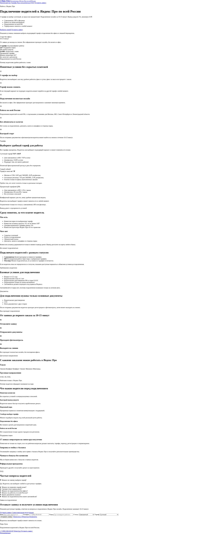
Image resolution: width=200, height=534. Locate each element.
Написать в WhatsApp (21, 517)
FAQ (32, 3)
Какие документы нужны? (11, 495)
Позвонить (33, 517)
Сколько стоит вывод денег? (12, 489)
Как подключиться (23, 3)
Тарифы (14, 3)
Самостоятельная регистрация (23, 512)
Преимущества (5, 3)
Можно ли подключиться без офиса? (15, 491)
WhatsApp (17, 531)
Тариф (97, 514)
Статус (76, 514)
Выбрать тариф (5, 30)
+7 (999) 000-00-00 (6, 531)
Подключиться (5, 533)
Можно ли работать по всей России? (15, 493)
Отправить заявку (6, 517)
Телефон (26, 514)
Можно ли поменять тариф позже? (14, 487)
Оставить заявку (40, 3)
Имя (1, 514)
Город (51, 514)
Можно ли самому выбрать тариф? (14, 480)
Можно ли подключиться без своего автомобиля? (19, 496)
